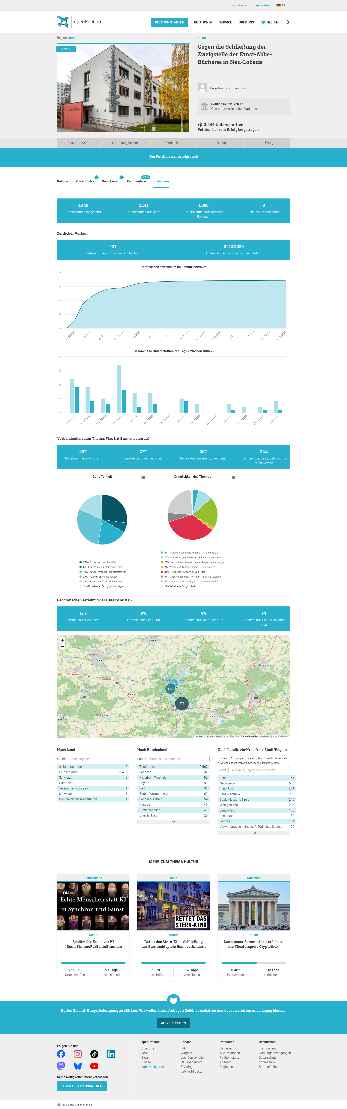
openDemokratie (192, 1057)
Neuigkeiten (110, 179)
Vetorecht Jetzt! (192, 1071)
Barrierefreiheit (269, 1067)
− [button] (62, 646)
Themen (225, 1062)
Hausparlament (191, 1062)
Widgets (186, 1053)
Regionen (226, 1067)
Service (225, 22)
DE (283, 5)
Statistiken (161, 181)
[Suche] (287, 22)
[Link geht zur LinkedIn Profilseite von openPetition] (111, 1054)
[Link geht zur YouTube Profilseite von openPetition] (94, 1066)
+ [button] (62, 640)
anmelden (262, 5)
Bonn (173, 878)
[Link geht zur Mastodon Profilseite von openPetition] (61, 1066)
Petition (62, 181)
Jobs (144, 1053)
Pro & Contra (85, 179)
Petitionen (203, 22)
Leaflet (198, 736)
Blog (144, 1057)
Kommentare (136, 179)
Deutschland (93, 878)
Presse (146, 1062)
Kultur (202, 38)
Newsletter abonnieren (81, 1086)
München (254, 878)
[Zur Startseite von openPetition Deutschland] (79, 21)
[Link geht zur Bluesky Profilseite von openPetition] (78, 1066)
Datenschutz (268, 1057)
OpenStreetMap (250, 736)
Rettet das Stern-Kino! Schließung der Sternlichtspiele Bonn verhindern (174, 944)
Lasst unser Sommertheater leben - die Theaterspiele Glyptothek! (254, 944)
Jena (72, 38)
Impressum (267, 1062)
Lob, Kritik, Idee (152, 1067)
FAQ (183, 1048)
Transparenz (268, 1048)
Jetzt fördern (173, 1023)
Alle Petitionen (230, 1053)
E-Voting (187, 1067)
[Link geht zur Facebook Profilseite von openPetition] (61, 1054)
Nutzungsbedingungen (275, 1053)
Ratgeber (226, 1048)
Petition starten (169, 22)
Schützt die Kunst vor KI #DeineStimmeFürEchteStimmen (93, 944)
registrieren (240, 5)
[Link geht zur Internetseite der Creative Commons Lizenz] (59, 1105)
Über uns (147, 1048)
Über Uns (246, 22)
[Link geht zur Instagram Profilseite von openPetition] (78, 1054)
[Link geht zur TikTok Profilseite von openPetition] (94, 1054)
